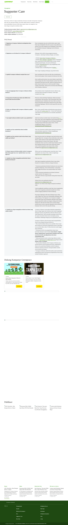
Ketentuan (42, 511)
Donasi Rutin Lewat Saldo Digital (33, 278)
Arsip (41, 518)
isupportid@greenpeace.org (18, 31)
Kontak (17, 508)
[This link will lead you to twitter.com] (7, 508)
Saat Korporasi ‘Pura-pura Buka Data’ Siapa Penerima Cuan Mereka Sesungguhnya (41, 489)
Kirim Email (8, 16)
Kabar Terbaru (41, 1)
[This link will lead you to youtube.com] (9, 508)
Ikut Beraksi (19, 286)
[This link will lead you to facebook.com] (5, 508)
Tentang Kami (23, 1)
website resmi (45, 111)
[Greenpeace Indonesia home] (8, 2)
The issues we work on (54, 486)
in (58, 117)
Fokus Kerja (29, 1)
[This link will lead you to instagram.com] (11, 508)
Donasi (5, 486)
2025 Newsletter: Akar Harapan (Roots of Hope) (11, 489)
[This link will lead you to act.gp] (13, 508)
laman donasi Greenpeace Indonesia (47, 58)
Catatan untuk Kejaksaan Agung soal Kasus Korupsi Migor (57, 489)
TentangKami (7, 8)
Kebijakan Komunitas (44, 513)
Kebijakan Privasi (44, 506)
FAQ (41, 516)
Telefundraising (43, 64)
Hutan (20, 486)
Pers (17, 513)
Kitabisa (54, 67)
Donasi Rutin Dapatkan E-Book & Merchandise (13, 278)
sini (43, 94)
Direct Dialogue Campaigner (46, 59)
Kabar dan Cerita (38, 486)
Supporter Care (19, 516)
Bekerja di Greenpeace (20, 511)
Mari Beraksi (35, 1)
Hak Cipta (42, 508)
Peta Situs (18, 518)
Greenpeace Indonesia (10, 502)
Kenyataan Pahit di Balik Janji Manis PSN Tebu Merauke (26, 489)
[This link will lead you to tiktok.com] (15, 508)
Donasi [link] (47, 1)
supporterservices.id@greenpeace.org (28, 29)
